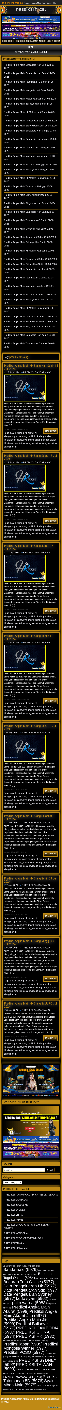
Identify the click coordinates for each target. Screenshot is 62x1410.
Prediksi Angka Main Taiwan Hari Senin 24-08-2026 (30, 120)
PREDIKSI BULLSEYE (16, 1205)
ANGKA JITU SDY (12, 1266)
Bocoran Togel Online (27, 1276)
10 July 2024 (12, 642)
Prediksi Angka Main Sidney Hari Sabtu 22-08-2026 (30, 264)
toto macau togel (38, 1389)
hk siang (29, 433)
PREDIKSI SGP (40, 1357)
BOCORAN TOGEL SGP (46, 1278)
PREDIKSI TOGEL (25, 1369)
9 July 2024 (12, 732)
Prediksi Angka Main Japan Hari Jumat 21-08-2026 (30, 294)
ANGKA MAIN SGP (31, 1266)
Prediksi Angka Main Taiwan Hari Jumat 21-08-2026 (30, 316)
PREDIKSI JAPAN (13, 1220)
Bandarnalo (20, 1269)
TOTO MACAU (21, 1389)
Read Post (50, 431)
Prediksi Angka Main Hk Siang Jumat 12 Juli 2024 (28, 547)
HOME (31, 47)
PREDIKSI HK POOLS (37, 1340)
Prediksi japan (23, 1344)
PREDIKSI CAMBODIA (16, 1200)
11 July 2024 (12, 552)
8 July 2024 (12, 822)
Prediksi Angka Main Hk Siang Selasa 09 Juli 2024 (28, 817)
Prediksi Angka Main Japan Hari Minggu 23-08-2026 (30, 164)
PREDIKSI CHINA (13, 1215)
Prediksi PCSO (23, 1352)
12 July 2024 (12, 462)
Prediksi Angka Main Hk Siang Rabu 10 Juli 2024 (30, 727)
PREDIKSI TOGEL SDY (14, 1373)
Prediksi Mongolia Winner (30, 1346)
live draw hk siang (32, 440)
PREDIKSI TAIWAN (14, 1243)
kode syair (32, 1298)
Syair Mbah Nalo (28, 1382)
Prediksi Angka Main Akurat (26, 1309)
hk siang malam (44, 436)
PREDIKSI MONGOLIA (16, 1233)
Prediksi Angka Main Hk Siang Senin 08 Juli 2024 (30, 880)
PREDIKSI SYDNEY (14, 1210)
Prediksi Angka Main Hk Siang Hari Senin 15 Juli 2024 (31, 367)
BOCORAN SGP (29, 1274)
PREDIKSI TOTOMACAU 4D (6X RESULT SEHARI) (31, 1194)
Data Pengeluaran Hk (29, 1286)
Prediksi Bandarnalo (12, 3)
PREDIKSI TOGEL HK (45, 1369)
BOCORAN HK (46, 1270)
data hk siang (17, 433)
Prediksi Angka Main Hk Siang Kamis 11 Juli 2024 (28, 637)
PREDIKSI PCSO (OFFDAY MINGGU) (23, 1238)
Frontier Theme (54, 1407)
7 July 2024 (12, 885)
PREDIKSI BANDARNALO (37, 372)
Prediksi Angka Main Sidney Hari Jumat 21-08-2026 (30, 321)
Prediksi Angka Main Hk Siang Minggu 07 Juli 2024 (29, 942)
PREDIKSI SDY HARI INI (20, 1357)
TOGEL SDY (44, 1386)
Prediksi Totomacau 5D (30, 1378)
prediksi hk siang (22, 443)
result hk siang (39, 443)
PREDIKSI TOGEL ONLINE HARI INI (31, 52)
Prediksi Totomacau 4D (22, 1377)
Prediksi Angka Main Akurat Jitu (30, 1313)
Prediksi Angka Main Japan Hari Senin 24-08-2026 (30, 98)
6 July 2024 (12, 947)
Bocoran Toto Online (28, 1281)
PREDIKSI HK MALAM (16, 1248)
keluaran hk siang (13, 440)
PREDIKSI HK (36, 1336)
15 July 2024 (12, 372)
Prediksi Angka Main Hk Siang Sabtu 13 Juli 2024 (31, 457)
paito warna (29, 1302)
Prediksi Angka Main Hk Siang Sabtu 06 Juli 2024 (31, 1005)
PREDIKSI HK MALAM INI (15, 1340)
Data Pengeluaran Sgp (31, 1290)
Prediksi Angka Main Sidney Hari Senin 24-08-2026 (30, 125)
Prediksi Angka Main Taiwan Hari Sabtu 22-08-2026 (30, 259)
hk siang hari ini (27, 436)
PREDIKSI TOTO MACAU (37, 1373)
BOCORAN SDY (11, 1274)
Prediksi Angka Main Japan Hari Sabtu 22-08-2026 (30, 237)
